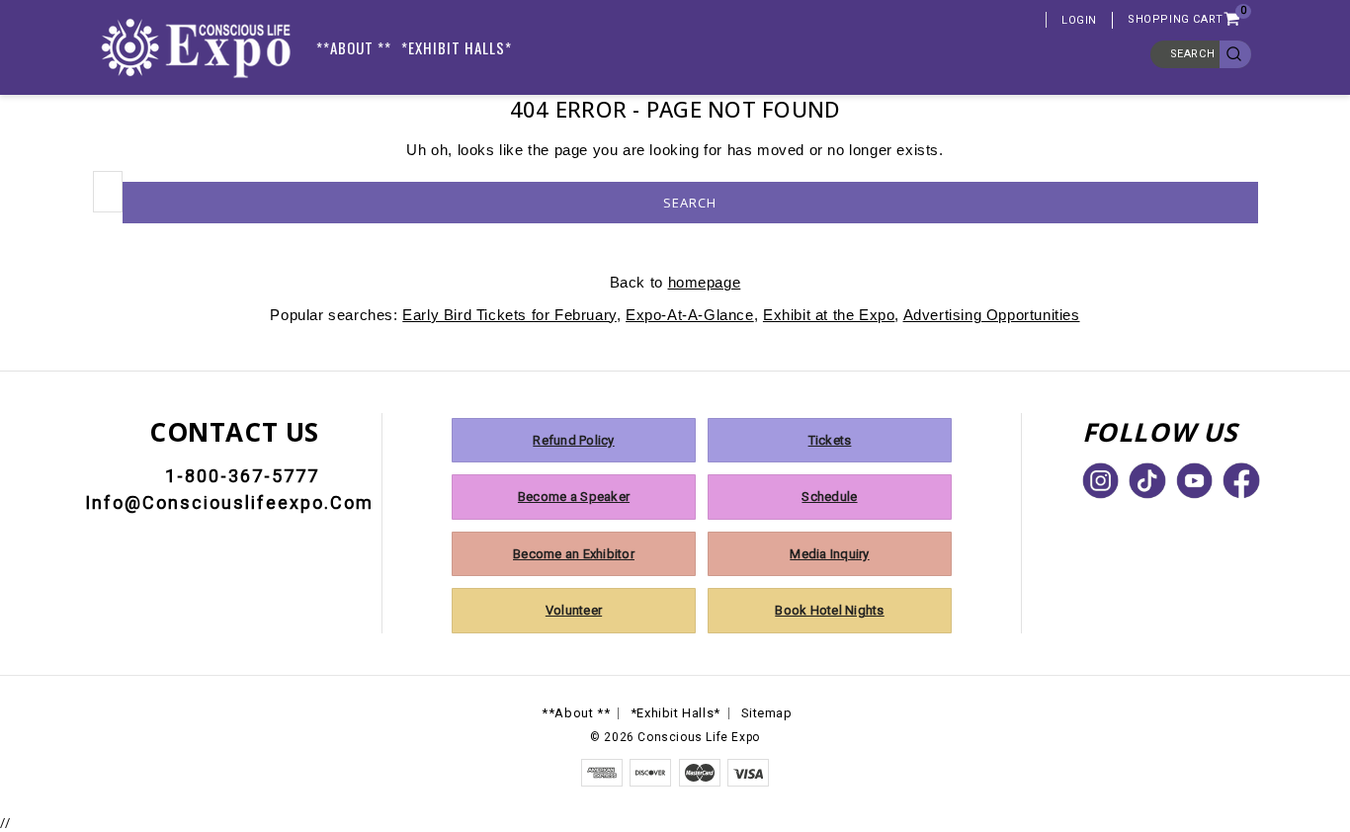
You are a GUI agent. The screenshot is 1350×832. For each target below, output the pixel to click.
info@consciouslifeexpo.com (229, 502)
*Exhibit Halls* (456, 47)
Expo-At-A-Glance (690, 314)
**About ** (353, 47)
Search (1193, 53)
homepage (704, 282)
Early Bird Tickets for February (509, 314)
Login (1079, 20)
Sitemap (767, 713)
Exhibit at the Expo (828, 314)
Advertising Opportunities (991, 314)
